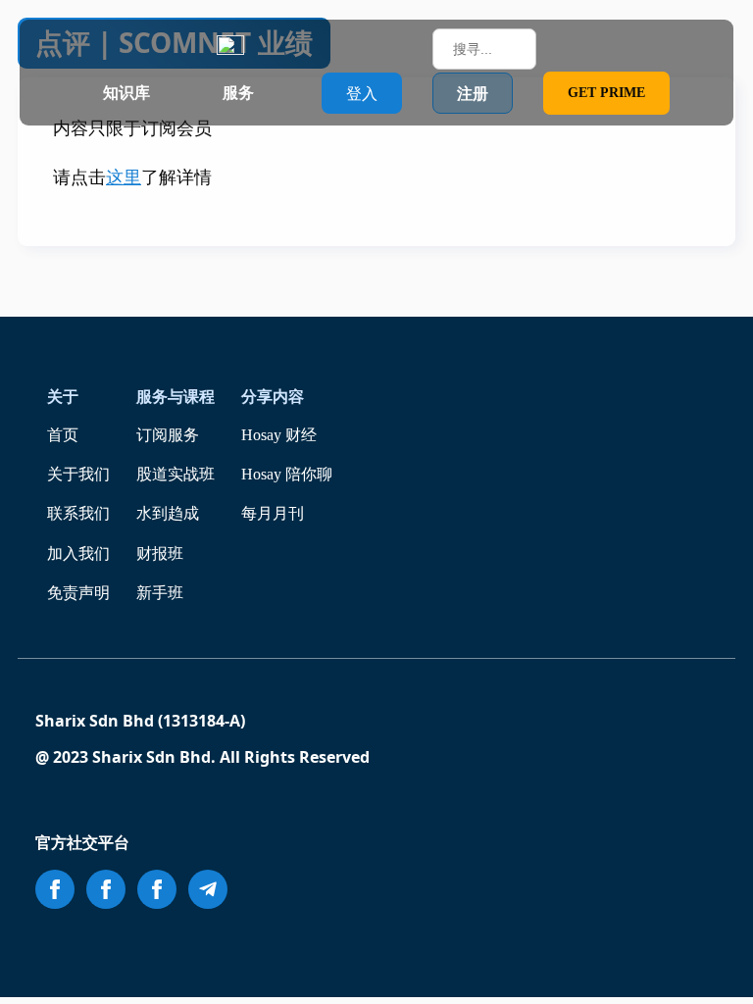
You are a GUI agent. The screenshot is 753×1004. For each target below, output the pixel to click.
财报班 (159, 553)
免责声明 (78, 592)
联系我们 (78, 513)
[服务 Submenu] (272, 93)
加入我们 (78, 553)
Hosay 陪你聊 (286, 474)
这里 (123, 177)
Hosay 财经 (279, 435)
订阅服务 (167, 435)
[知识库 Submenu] (168, 93)
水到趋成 (167, 513)
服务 (238, 92)
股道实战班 (175, 474)
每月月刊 (272, 513)
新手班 (159, 592)
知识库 (126, 92)
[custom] (207, 889)
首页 (62, 435)
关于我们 (78, 474)
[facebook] (55, 889)
